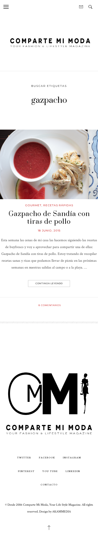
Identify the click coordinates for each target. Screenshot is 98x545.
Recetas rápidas (58, 205)
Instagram (72, 457)
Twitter (24, 457)
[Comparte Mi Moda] (49, 42)
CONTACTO (49, 484)
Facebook (47, 457)
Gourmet (33, 205)
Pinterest (26, 471)
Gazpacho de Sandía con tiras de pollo (49, 218)
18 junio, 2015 (49, 230)
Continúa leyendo (49, 283)
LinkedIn (73, 471)
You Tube (50, 471)
